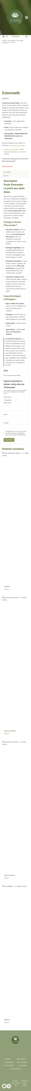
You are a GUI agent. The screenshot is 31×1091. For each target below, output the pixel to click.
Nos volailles (21, 1059)
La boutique (8, 1062)
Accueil (7, 1059)
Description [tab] (7, 172)
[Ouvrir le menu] (26, 17)
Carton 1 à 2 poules (11, 149)
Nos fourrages (22, 1062)
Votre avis (8, 403)
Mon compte (15, 36)
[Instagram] (6, 36)
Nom (6, 414)
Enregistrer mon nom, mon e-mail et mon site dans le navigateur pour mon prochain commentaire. (16, 433)
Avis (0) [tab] (6, 176)
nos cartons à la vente (16, 145)
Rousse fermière (10, 731)
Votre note (8, 397)
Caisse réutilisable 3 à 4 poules (15, 152)
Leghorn (7, 586)
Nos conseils (9, 1065)
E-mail (6, 423)
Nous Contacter (15, 1069)
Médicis (7, 1020)
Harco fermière (9, 875)
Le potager (22, 1065)
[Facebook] (3, 36)
